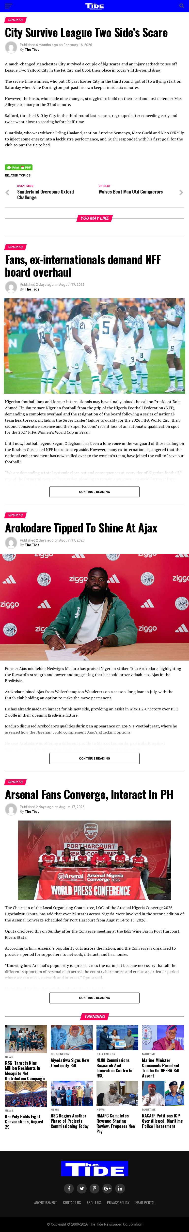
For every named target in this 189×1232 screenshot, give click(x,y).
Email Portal (145, 1202)
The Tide (32, 50)
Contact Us (72, 1202)
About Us (94, 1202)
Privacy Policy (118, 1202)
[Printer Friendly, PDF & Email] (18, 167)
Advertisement (45, 1202)
